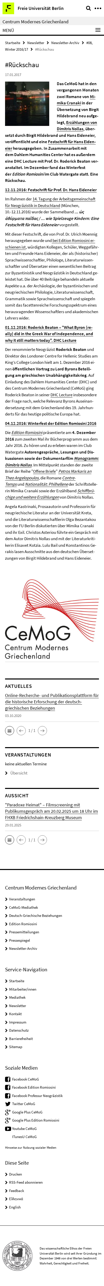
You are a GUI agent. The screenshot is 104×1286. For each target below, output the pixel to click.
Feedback (16, 1190)
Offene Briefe (44, 471)
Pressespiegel (19, 940)
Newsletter (35, 42)
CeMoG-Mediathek (23, 907)
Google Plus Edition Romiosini (35, 1120)
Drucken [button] (15, 1174)
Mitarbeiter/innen (22, 989)
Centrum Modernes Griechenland (36, 21)
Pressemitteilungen (24, 932)
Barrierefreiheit (21, 1038)
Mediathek (17, 997)
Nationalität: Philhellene (46, 484)
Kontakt (15, 1013)
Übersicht (19, 773)
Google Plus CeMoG (27, 1112)
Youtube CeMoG (24, 1128)
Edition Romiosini (26, 432)
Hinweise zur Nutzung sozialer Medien (30, 1147)
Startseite (12, 42)
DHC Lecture (61, 395)
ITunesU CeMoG (24, 1136)
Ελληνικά (16, 1198)
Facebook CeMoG (25, 1079)
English (15, 1207)
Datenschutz (19, 1030)
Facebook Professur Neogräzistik (37, 1095)
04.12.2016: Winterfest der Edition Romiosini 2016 (50, 423)
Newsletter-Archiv (65, 42)
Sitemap (15, 1046)
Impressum (17, 1022)
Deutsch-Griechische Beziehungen (35, 915)
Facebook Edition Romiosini (34, 1087)
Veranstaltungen (22, 899)
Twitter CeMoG (23, 1103)
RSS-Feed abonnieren (26, 1182)
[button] (9, 731)
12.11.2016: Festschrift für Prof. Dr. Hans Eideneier (51, 190)
